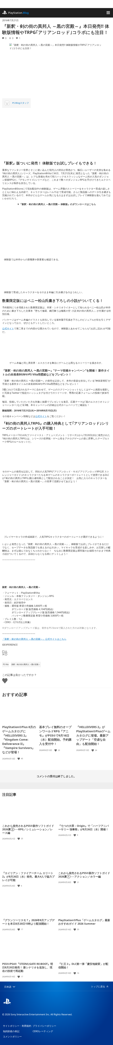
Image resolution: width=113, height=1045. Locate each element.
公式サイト (8, 328)
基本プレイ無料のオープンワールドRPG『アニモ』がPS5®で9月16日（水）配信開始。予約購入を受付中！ (55, 735)
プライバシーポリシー (44, 1025)
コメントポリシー (12, 1036)
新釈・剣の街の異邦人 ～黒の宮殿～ (25, 664)
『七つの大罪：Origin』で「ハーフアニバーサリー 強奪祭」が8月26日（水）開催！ (83, 827)
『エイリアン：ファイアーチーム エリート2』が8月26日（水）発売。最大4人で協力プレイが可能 (28, 876)
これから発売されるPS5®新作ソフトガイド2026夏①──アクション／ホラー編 (84, 874)
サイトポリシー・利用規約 (17, 1025)
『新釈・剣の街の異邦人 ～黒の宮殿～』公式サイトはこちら (34, 639)
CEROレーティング (43, 1031)
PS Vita (6, 664)
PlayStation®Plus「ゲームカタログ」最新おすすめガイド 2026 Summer (84, 921)
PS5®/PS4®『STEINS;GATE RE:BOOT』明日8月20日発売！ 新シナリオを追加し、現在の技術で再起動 (27, 967)
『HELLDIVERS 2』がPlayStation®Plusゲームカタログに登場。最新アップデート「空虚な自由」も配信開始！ (93, 735)
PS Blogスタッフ (20, 102)
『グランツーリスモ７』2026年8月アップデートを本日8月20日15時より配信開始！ (28, 921)
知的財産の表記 (11, 1031)
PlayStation (18, 12)
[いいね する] (19, 758)
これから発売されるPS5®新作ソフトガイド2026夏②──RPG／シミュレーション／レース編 (28, 829)
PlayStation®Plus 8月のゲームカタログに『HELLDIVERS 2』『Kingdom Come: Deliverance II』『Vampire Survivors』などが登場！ (19, 739)
